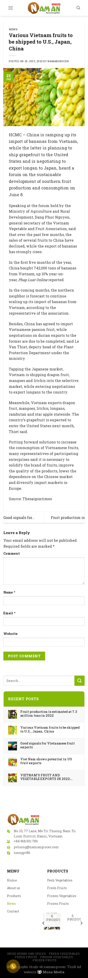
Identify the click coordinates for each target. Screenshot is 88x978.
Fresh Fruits (57, 888)
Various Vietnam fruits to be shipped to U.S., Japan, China (50, 729)
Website (10, 634)
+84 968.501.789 (26, 841)
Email (9, 613)
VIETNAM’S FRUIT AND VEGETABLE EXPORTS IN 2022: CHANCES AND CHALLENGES (45, 777)
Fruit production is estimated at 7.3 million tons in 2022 (48, 713)
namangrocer (58, 61)
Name (9, 592)
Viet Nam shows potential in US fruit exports (46, 761)
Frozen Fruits (58, 903)
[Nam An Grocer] (44, 8)
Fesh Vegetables (59, 880)
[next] (81, 922)
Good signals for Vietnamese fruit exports (47, 745)
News (13, 29)
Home (12, 880)
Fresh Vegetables (64, 953)
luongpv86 (22, 853)
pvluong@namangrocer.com (36, 847)
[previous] (43, 922)
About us (13, 888)
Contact (13, 911)
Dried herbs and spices (26, 953)
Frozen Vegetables (61, 896)
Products (14, 896)
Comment (11, 553)
